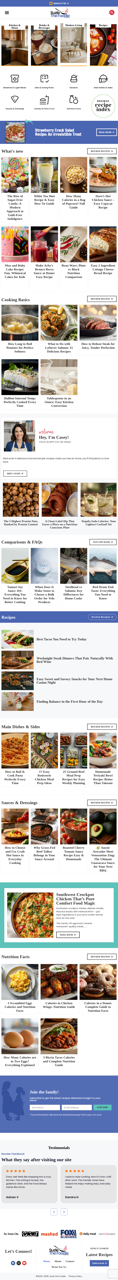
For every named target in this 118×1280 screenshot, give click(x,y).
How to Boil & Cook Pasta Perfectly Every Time (15, 777)
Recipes (103, 25)
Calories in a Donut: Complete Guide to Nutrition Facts (98, 1006)
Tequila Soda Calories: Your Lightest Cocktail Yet (98, 523)
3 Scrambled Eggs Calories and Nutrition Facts (20, 1006)
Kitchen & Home (15, 26)
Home (46, 1261)
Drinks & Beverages (44, 26)
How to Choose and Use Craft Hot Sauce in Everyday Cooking (15, 855)
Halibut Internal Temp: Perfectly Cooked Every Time (20, 402)
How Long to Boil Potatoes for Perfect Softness (19, 347)
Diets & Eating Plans (44, 87)
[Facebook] (13, 1263)
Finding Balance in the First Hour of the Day (70, 701)
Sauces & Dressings (15, 108)
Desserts (74, 87)
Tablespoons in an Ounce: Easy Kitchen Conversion (59, 402)
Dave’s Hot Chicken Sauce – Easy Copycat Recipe (103, 201)
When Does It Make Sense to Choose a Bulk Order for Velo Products (44, 594)
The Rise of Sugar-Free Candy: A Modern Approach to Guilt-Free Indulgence (14, 207)
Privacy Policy (75, 1276)
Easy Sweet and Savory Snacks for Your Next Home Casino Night (75, 680)
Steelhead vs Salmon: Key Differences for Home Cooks (73, 592)
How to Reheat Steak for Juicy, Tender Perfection (98, 345)
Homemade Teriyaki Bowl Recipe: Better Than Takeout (103, 777)
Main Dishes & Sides (103, 87)
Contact (70, 1261)
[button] (7, 12)
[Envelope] (24, 1263)
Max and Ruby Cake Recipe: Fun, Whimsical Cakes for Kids (15, 271)
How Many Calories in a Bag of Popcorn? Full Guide (73, 201)
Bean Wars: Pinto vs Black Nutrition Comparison (74, 271)
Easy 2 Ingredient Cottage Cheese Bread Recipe (103, 269)
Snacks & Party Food (44, 108)
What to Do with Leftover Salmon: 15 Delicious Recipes (59, 347)
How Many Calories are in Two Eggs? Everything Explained (20, 1061)
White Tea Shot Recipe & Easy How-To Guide (44, 199)
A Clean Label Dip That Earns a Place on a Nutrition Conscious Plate (59, 524)
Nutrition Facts (74, 108)
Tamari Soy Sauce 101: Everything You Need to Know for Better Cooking (15, 594)
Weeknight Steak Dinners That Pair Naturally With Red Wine (75, 660)
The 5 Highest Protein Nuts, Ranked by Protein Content (21, 523)
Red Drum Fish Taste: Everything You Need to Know (103, 592)
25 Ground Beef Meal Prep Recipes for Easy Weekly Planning (73, 777)
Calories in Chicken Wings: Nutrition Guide (59, 1005)
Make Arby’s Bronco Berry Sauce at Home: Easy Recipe (44, 271)
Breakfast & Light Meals (14, 87)
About (57, 1261)
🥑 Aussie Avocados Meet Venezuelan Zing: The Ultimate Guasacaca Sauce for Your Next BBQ (103, 859)
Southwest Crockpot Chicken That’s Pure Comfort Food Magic (75, 898)
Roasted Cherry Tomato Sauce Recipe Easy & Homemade (73, 853)
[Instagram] (19, 1263)
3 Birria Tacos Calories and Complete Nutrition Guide (59, 1061)
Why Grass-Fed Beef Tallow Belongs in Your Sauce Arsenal (44, 853)
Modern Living (73, 25)
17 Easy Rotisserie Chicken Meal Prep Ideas (44, 777)
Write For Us (59, 1267)
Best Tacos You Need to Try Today (62, 639)
